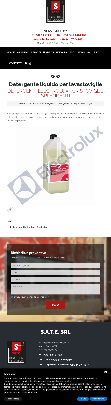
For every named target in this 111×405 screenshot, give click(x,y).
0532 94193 (43, 35)
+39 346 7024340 (71, 39)
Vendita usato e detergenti (41, 103)
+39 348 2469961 (75, 35)
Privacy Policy (19, 297)
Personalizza (13, 398)
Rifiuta (83, 398)
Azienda (23, 52)
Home (11, 52)
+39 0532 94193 (53, 354)
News (81, 52)
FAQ (71, 52)
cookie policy (64, 381)
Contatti (15, 63)
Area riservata (56, 52)
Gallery (93, 52)
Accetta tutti (98, 398)
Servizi (36, 52)
